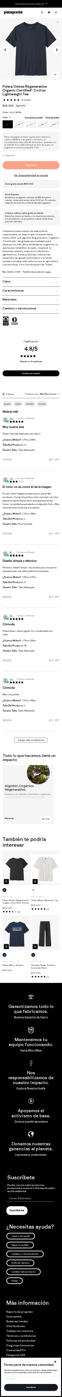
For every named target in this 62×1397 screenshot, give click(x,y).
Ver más (46, 819)
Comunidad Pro (16, 1350)
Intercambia (14, 1316)
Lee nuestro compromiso (31, 1154)
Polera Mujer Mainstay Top (44, 900)
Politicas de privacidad (20, 1340)
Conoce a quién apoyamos (31, 1121)
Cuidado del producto (23, 1271)
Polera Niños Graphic (13, 965)
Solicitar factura (20, 1262)
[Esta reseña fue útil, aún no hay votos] (50, 459)
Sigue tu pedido (20, 1245)
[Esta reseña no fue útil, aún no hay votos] (56, 459)
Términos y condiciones (21, 1335)
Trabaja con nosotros (19, 1330)
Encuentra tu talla (34, 117)
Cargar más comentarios (31, 739)
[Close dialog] (55, 1362)
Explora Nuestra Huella (31, 1088)
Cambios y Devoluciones (25, 1253)
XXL (55, 125)
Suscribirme (17, 1210)
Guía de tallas (52, 117)
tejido (18, 403)
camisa (42, 403)
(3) (19, 912)
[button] (41, 12)
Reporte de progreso (19, 1311)
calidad (30, 403)
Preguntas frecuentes (20, 1345)
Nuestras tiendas (17, 1321)
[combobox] (42, 394)
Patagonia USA (15, 1355)
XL (44, 125)
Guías (14, 1280)
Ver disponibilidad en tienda (31, 175)
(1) (47, 977)
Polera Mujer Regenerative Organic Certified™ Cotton (16, 901)
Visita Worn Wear (31, 1050)
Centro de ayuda (20, 1236)
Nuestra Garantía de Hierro (31, 1017)
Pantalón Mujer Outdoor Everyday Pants (43, 966)
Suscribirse (31, 1387)
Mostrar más (10, 411)
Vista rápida (6, 881)
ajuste (7, 403)
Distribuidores (15, 1326)
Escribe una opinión (31, 373)
